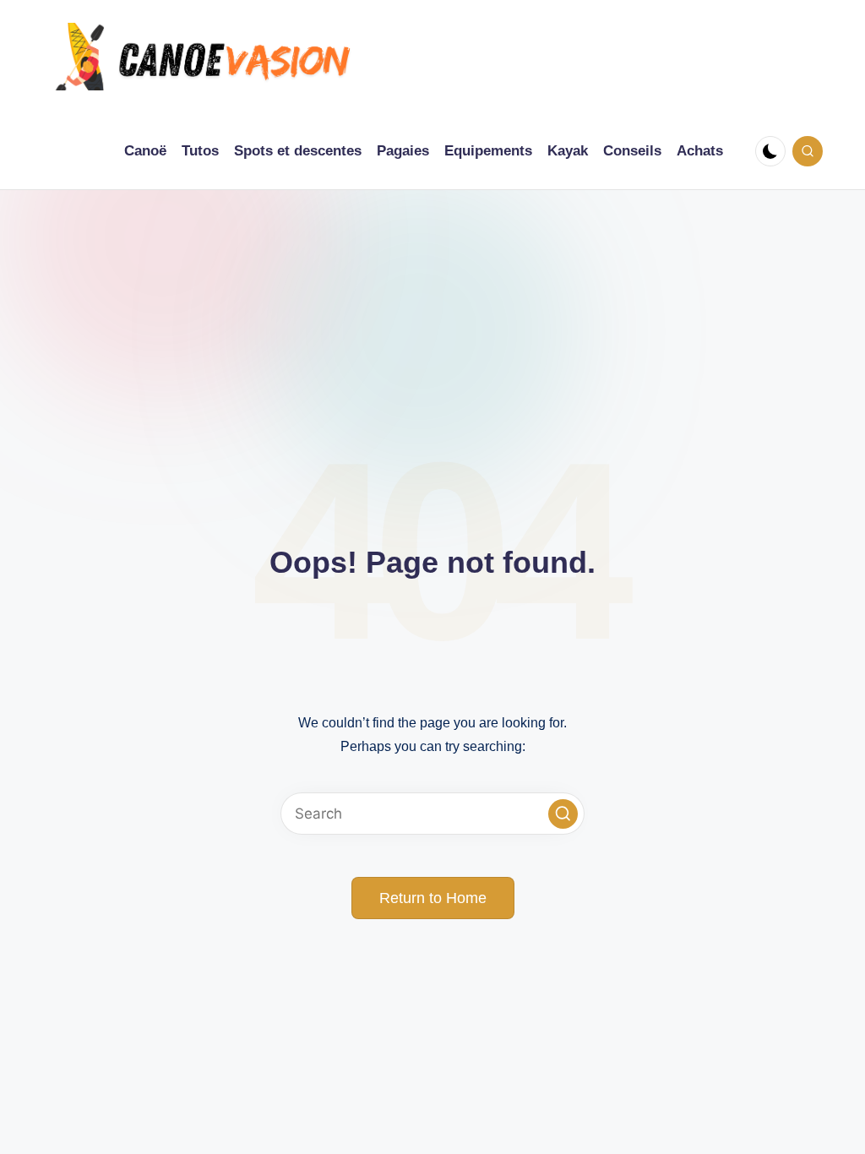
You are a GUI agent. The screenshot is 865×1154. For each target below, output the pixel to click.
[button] (563, 814)
